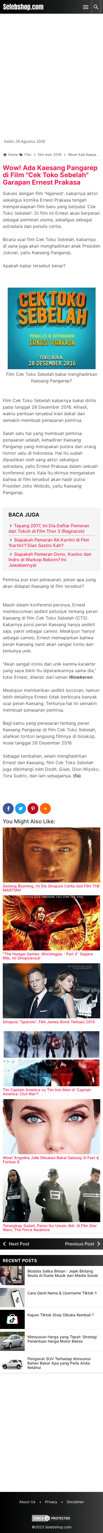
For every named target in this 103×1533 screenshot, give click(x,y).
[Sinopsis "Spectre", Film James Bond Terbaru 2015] (51, 990)
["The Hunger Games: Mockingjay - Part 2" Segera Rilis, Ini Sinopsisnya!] (51, 922)
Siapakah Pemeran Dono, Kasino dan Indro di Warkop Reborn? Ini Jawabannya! (50, 559)
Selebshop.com (58, 1527)
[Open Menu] (85, 7)
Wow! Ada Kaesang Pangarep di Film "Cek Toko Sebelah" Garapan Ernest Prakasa (50, 175)
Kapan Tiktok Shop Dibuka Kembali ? (60, 1315)
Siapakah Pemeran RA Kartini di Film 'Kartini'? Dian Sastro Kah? (49, 542)
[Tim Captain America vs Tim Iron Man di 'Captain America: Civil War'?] (51, 1058)
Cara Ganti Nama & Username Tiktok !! (62, 1293)
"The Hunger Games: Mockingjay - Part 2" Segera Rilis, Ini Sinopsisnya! (48, 956)
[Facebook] (8, 808)
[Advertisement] (51, 78)
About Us (27, 1502)
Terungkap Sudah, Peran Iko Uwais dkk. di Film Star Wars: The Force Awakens (50, 1227)
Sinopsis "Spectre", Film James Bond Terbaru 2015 (49, 1021)
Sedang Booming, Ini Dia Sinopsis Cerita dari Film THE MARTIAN (51, 888)
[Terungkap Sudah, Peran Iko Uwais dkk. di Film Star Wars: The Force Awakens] (51, 1194)
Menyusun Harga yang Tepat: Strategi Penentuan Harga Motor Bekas (62, 1338)
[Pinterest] (32, 808)
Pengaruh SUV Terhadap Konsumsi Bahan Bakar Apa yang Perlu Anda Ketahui (59, 1363)
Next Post (19, 1244)
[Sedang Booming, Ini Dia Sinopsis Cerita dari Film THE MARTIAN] (51, 854)
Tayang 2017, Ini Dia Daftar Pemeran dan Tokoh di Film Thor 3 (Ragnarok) (49, 528)
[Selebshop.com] (23, 7)
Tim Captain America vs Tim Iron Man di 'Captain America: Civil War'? (47, 1091)
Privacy (51, 1502)
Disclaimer (75, 1502)
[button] (45, 808)
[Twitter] (20, 808)
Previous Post (79, 1244)
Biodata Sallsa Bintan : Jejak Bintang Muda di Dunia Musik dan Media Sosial (62, 1273)
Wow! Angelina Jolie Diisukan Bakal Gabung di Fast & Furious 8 (51, 1159)
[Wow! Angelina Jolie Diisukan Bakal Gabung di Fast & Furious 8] (51, 1126)
